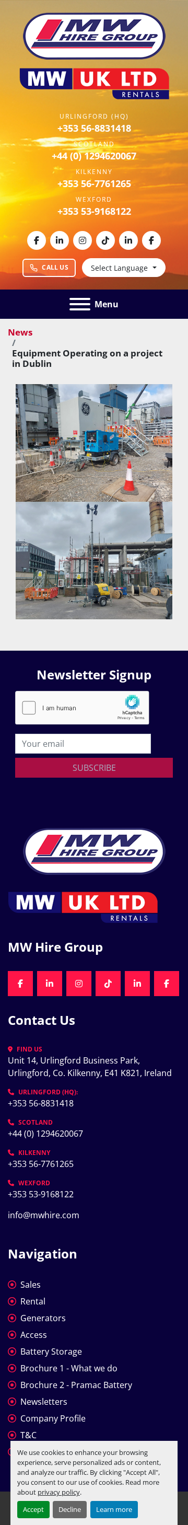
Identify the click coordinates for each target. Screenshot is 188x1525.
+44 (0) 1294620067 (94, 155)
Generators (43, 1318)
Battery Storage (51, 1351)
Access (33, 1335)
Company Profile (53, 1418)
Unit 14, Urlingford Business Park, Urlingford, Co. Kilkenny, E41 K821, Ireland (90, 1067)
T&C (28, 1435)
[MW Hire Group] (94, 850)
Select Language (119, 268)
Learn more (114, 1509)
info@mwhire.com (43, 1215)
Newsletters (43, 1401)
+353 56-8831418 (94, 128)
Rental (32, 1301)
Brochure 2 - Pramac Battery (76, 1385)
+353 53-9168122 (94, 211)
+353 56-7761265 (94, 183)
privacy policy (59, 1492)
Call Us (55, 267)
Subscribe (94, 767)
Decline (69, 1509)
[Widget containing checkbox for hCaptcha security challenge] (82, 708)
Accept (33, 1509)
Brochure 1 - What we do (69, 1368)
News (20, 332)
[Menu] (79, 304)
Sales (30, 1284)
